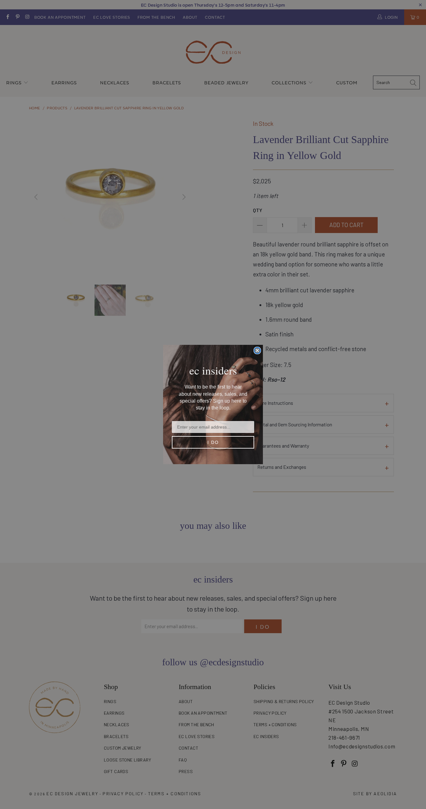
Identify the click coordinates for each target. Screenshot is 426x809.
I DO (213, 442)
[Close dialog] (257, 350)
